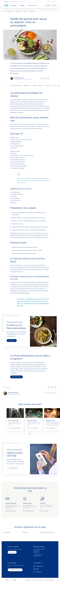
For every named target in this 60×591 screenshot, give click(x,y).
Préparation (40, 85)
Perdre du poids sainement (49, 532)
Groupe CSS (38, 571)
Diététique (8, 532)
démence (13, 112)
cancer (21, 112)
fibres (17, 368)
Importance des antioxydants (16, 85)
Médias (37, 568)
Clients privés (5, 1)
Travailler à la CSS (39, 566)
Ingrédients (34, 85)
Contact (49, 1)
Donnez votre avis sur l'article (50, 392)
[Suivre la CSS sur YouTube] (12, 580)
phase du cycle (25, 293)
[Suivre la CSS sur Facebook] (9, 580)
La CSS (21, 1)
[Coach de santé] (30, 504)
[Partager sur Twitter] (48, 78)
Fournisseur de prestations (14, 1)
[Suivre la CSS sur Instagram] (7, 580)
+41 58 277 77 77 (37, 555)
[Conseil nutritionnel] (12, 504)
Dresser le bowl (48, 85)
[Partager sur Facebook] (45, 78)
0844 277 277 (36, 552)
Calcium (54, 85)
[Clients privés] (6, 5)
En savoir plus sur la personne (14, 394)
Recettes (26, 532)
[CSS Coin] (47, 504)
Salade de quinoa (27, 85)
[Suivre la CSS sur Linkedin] (15, 580)
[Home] (3, 11)
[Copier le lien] (41, 78)
